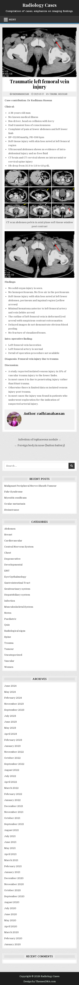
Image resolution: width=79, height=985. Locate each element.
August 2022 (11, 770)
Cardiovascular (13, 540)
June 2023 (10, 721)
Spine (7, 637)
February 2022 (13, 794)
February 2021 (13, 866)
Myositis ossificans (15, 497)
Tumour (9, 649)
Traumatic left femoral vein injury (39, 84)
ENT (7, 570)
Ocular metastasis (14, 503)
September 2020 (14, 896)
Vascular (62, 94)
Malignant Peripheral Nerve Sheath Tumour (30, 485)
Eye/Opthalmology (15, 576)
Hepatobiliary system (17, 594)
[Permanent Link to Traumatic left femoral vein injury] (39, 52)
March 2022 (11, 788)
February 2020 (13, 938)
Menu (12, 19)
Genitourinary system (17, 588)
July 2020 (10, 908)
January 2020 (12, 944)
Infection (9, 600)
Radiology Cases (39, 5)
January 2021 (12, 872)
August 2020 (11, 902)
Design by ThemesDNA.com (40, 981)
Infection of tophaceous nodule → (39, 439)
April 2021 (10, 854)
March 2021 (11, 860)
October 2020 (12, 890)
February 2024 (13, 697)
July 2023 (10, 716)
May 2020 (10, 920)
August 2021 (11, 830)
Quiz (7, 624)
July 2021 (10, 836)
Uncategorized (13, 654)
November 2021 (13, 812)
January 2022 (12, 800)
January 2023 (12, 746)
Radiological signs (14, 630)
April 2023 (10, 734)
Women (8, 667)
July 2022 (10, 776)
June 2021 (10, 842)
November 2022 (14, 751)
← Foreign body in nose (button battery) (39, 445)
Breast (8, 534)
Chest (7, 552)
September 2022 (14, 764)
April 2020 (10, 926)
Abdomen (9, 528)
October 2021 (12, 818)
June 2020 (10, 914)
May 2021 (10, 848)
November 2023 (14, 703)
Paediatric (10, 619)
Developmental (13, 564)
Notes (7, 612)
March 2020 (11, 932)
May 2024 (10, 692)
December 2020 (14, 878)
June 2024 (10, 685)
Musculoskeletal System (18, 606)
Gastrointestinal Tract (17, 582)
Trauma (53, 94)
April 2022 (10, 782)
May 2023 (10, 727)
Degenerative (12, 558)
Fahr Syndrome (13, 491)
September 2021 (14, 824)
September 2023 (14, 709)
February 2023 (13, 740)
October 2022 (12, 758)
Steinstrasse (11, 509)
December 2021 (13, 806)
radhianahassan (20, 94)
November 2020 (14, 884)
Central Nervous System (18, 546)
